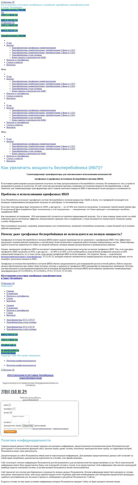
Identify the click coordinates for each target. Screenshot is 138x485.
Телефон (8, 409)
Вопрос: (8, 422)
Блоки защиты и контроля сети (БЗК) (29, 57)
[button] (69, 69)
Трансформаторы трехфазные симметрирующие (34, 48)
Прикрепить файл (13, 425)
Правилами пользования (60, 428)
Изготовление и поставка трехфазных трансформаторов (30, 376)
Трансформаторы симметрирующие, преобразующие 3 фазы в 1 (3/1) (43, 50)
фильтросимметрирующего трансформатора (21, 256)
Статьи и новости (14, 62)
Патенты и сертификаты (17, 60)
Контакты (10, 65)
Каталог (10, 45)
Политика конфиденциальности (21, 361)
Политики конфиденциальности (42, 428)
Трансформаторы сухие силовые (27, 55)
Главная (10, 291)
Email (6, 412)
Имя (6, 405)
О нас (9, 43)
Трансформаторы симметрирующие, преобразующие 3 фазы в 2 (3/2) (43, 52)
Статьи (9, 298)
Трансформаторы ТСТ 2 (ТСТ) (20, 320)
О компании (12, 293)
